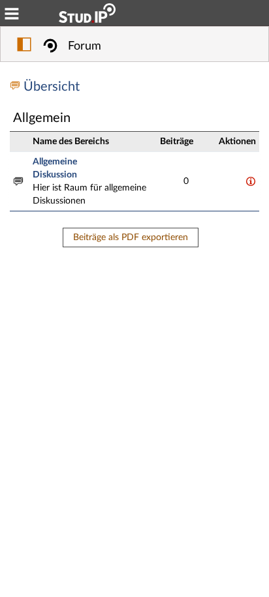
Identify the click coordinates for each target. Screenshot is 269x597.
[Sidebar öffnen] (24, 46)
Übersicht (52, 86)
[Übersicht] (17, 86)
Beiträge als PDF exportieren (130, 237)
